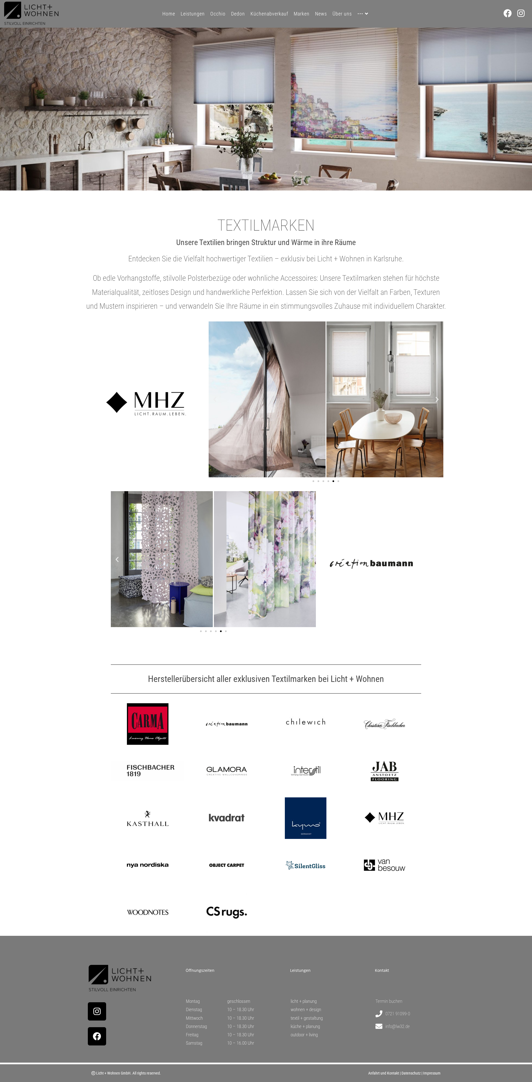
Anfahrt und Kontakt (383, 1073)
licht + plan (300, 1001)
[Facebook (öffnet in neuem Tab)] (510, 13)
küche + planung (305, 1026)
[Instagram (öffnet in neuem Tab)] (523, 13)
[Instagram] (97, 1011)
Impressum (432, 1073)
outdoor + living (304, 1034)
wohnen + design (306, 1009)
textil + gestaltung (307, 1018)
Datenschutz (411, 1073)
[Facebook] (97, 1036)
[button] (214, 399)
